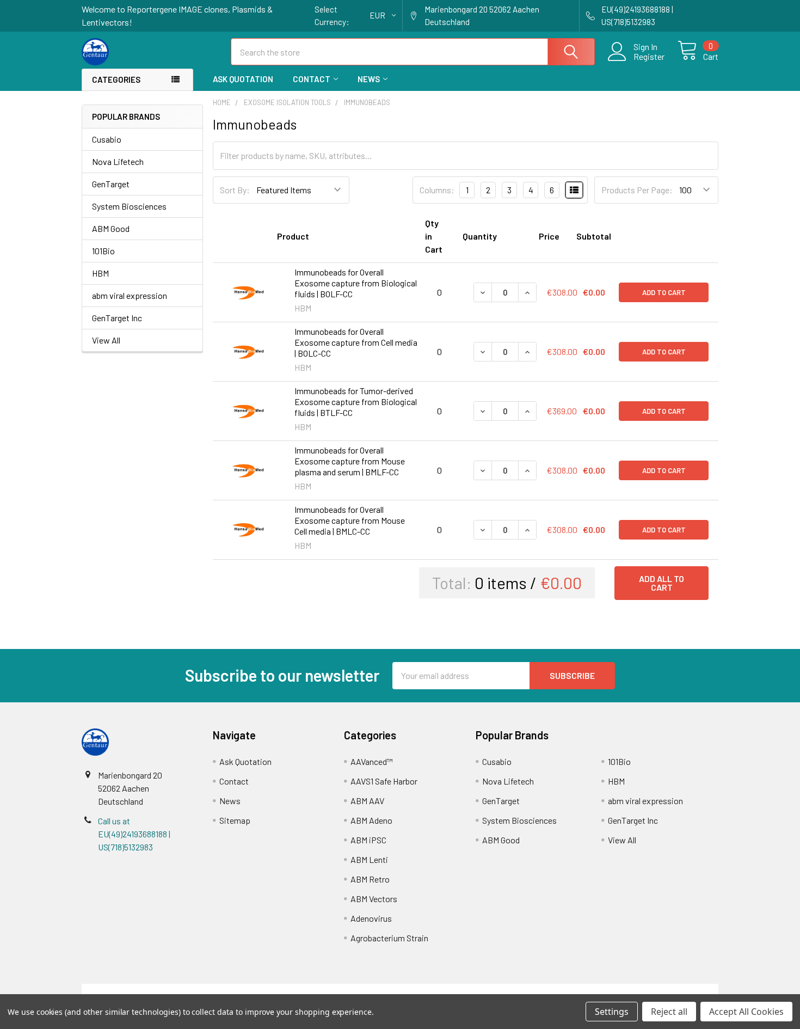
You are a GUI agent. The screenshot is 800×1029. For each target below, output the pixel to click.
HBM (100, 273)
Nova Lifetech (118, 161)
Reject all (669, 1012)
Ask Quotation (243, 79)
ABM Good (111, 228)
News (369, 79)
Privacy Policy (638, 990)
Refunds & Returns (480, 990)
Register (648, 57)
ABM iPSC (368, 840)
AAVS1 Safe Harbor (383, 781)
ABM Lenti (369, 859)
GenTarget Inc (117, 318)
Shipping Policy (320, 990)
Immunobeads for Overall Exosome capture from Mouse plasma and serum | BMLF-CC (349, 461)
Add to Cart (664, 292)
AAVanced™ (371, 761)
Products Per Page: (637, 190)
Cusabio (106, 139)
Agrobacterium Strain (389, 938)
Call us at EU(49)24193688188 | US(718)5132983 (134, 834)
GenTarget (111, 184)
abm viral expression (129, 295)
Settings (612, 1012)
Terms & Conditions (161, 990)
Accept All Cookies (746, 1012)
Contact (311, 79)
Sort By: (235, 190)
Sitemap (234, 820)
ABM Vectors (373, 898)
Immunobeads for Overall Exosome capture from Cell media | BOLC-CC (355, 342)
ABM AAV (367, 800)
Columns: (437, 190)
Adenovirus (371, 918)
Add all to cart (661, 582)
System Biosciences (129, 206)
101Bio (103, 251)
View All (106, 340)
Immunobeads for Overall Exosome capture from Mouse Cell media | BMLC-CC (349, 520)
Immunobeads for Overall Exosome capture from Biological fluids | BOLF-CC (355, 283)
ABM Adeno (371, 820)
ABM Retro (370, 879)
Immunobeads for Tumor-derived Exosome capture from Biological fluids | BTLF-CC (355, 401)
